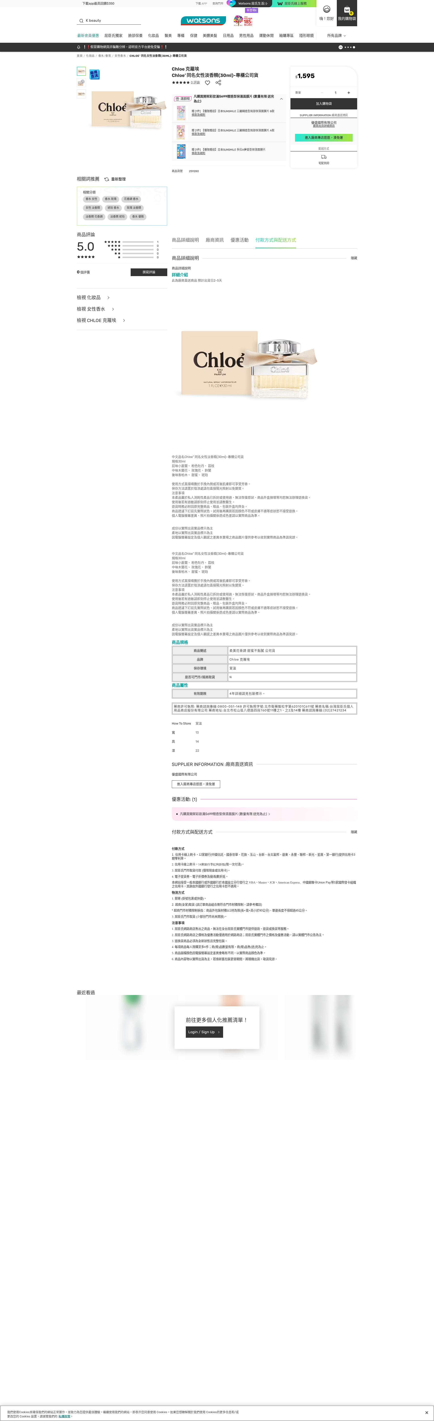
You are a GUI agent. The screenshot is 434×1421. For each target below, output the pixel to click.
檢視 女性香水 (91, 309)
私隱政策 (64, 1416)
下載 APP (201, 3)
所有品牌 (334, 35)
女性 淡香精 (93, 207)
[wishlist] (207, 82)
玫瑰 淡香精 (134, 207)
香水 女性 (91, 199)
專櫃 (180, 35)
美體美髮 (210, 35)
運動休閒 (266, 35)
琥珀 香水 (113, 207)
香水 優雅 (138, 216)
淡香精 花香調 (94, 216)
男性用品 (246, 35)
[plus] (348, 92)
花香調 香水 (131, 199)
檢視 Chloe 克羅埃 (97, 320)
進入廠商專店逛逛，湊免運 (324, 138)
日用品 (228, 35)
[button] (347, 13)
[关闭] (427, 1413)
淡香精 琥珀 (117, 216)
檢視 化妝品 (89, 297)
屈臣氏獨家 (113, 35)
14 (211, 864)
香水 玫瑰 (110, 199)
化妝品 (153, 35)
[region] (217, 1413)
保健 (193, 35)
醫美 (168, 35)
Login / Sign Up (201, 1032)
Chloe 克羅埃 (185, 69)
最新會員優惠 (88, 35)
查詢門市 (217, 3)
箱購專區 (286, 35)
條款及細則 (198, 114)
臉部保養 (135, 35)
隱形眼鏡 (306, 35)
